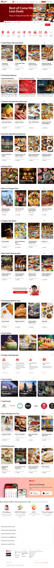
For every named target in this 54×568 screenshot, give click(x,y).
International (4, 61)
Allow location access (20, 292)
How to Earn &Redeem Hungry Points (25, 553)
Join (39, 1)
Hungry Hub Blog (32, 551)
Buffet (22, 61)
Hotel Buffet (9, 61)
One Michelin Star (8, 432)
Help (36, 1)
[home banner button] (42, 15)
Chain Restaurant (35, 432)
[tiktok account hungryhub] (44, 562)
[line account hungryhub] (47, 562)
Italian (43, 207)
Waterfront (20, 239)
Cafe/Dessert (36, 120)
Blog (20, 1)
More (44, 42)
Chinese (43, 61)
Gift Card (16, 1)
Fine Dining (47, 207)
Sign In (43, 1)
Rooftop (7, 207)
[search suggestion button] (13, 2)
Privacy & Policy (9, 562)
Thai (2, 152)
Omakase (7, 120)
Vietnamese (44, 432)
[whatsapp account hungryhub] (42, 562)
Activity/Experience (34, 319)
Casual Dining (21, 207)
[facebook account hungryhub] (35, 562)
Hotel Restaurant (36, 61)
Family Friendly (33, 207)
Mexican (3, 207)
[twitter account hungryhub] (40, 562)
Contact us (17, 557)
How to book (17, 555)
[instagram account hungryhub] (37, 562)
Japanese (3, 120)
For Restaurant (25, 1)
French (3, 319)
